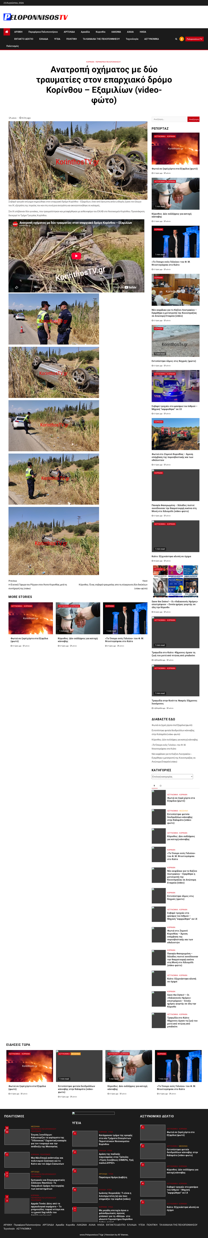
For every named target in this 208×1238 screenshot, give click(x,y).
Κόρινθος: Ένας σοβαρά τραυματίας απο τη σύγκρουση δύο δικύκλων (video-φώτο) (113, 584)
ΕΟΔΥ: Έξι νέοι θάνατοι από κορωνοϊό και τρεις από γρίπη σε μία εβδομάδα (115, 1218)
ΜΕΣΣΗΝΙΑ (183, 811)
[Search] (176, 39)
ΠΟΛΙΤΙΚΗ (71, 39)
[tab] (155, 785)
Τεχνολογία (132, 39)
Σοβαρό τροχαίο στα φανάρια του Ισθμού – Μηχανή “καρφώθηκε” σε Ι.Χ (182, 916)
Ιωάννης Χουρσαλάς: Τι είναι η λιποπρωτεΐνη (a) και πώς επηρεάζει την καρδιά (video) (115, 1177)
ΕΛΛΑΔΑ (43, 39)
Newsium (109, 1234)
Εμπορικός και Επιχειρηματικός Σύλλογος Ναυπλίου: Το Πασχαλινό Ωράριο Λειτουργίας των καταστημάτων (48, 1165)
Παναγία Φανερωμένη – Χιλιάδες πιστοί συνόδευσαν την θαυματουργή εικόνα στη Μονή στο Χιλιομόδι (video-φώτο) (174, 508)
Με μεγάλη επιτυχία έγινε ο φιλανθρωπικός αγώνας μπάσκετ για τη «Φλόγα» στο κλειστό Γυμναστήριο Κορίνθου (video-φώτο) (116, 1197)
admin (14, 118)
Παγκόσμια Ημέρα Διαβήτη (113, 1158)
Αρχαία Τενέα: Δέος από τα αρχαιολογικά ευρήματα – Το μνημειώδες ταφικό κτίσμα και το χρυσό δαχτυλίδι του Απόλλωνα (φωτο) (47, 1190)
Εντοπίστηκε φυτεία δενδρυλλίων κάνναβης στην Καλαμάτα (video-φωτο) (180, 818)
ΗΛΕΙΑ (143, 32)
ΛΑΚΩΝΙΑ (116, 32)
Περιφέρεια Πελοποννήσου (43, 32)
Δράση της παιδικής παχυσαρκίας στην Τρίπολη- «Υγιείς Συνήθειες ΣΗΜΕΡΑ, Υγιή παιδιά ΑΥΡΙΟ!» (116, 1139)
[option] (36, 1142)
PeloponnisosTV (194, 39)
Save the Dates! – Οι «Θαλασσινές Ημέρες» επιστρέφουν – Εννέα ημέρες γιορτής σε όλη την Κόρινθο (175, 604)
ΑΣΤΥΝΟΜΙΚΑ (151, 39)
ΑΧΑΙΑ (130, 32)
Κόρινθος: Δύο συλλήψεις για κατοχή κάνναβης (175, 739)
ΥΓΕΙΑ (57, 39)
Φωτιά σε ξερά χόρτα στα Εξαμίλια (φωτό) (175, 168)
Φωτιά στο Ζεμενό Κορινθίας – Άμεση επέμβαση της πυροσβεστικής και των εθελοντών (172, 457)
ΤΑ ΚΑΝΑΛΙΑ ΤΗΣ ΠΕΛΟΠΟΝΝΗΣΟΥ (101, 39)
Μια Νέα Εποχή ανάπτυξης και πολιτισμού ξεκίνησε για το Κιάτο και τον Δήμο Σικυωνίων (47, 1142)
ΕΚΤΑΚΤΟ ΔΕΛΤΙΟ (23, 39)
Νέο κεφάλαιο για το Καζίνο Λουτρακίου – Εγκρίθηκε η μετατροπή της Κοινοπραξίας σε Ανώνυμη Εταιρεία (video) (174, 313)
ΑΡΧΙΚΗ (18, 32)
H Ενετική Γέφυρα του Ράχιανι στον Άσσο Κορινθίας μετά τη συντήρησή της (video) (37, 584)
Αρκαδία (85, 32)
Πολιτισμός (12, 46)
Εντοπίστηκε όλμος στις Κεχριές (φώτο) (174, 361)
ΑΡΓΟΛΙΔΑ (69, 32)
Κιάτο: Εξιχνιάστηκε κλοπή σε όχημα (171, 556)
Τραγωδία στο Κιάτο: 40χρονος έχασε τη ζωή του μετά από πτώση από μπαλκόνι (173, 654)
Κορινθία (100, 32)
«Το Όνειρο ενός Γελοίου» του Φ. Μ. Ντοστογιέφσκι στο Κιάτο (124, 640)
